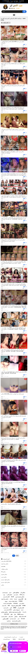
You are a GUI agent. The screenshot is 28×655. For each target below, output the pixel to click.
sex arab (13, 566)
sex (9, 605)
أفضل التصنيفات (6, 559)
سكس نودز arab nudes (13, 561)
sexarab (15, 603)
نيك (25, 599)
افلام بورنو (21, 599)
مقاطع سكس (16, 592)
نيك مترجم (4, 605)
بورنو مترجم (5, 592)
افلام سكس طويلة (22, 616)
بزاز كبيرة (9, 620)
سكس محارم (4, 612)
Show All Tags (14, 623)
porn (23, 605)
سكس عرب (21, 603)
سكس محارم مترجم (16, 620)
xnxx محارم (22, 594)
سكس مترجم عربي (19, 596)
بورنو (6, 601)
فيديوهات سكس (16, 609)
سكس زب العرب (18, 1)
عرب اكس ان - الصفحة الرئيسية (10, 637)
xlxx (12, 596)
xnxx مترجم (20, 614)
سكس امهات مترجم (13, 579)
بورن (4, 594)
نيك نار (11, 599)
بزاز (15, 614)
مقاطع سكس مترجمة (7, 603)
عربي (10, 592)
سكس (13, 585)
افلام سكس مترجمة (16, 605)
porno (21, 601)
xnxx (14, 607)
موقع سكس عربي (15, 0)
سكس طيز (11, 616)
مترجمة (15, 598)
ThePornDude (6, 0)
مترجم (22, 609)
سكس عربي (13, 577)
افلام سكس (5, 618)
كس (11, 607)
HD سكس (13, 571)
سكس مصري (13, 574)
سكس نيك (24, 612)
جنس (18, 618)
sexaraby (22, 0)
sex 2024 (23, 618)
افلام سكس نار (21, 607)
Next (17, 555)
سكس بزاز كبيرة (13, 563)
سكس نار (23, 592)
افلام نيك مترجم (6, 596)
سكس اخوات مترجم (13, 582)
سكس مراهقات (13, 569)
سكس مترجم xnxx (8, 609)
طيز (11, 614)
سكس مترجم (10, 1)
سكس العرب (9, 594)
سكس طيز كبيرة (13, 618)
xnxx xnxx (6, 614)
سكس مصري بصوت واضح (15, 612)
